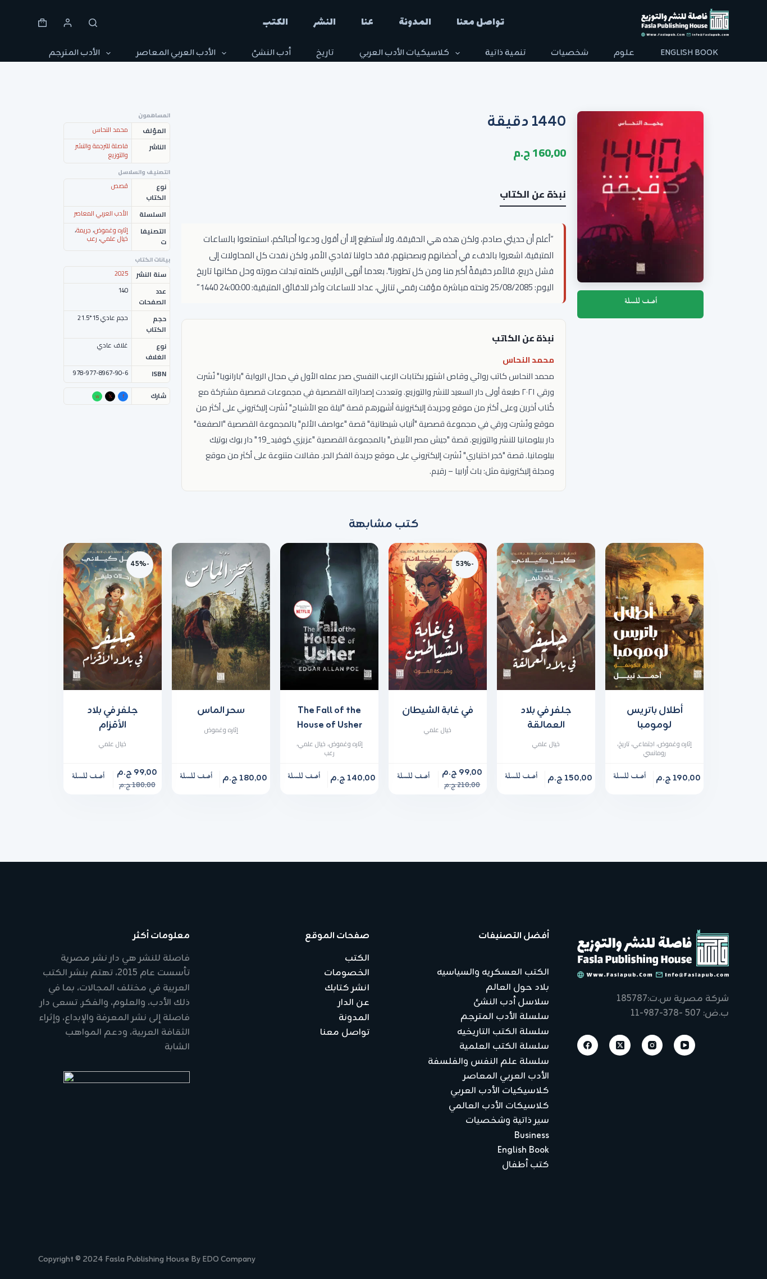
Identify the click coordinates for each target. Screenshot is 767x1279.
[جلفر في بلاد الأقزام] (112, 617)
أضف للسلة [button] (629, 778)
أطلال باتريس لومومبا (655, 718)
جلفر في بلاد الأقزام (112, 718)
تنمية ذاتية (505, 53)
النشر (324, 22)
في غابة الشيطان (437, 711)
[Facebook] (588, 1045)
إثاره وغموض (111, 230)
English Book (689, 53)
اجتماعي (644, 744)
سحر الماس (221, 711)
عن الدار (353, 1002)
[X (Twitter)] (620, 1045)
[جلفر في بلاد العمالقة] (546, 617)
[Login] (67, 23)
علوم (624, 53)
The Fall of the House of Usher (329, 718)
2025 (121, 273)
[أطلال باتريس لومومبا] (654, 617)
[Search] (93, 23)
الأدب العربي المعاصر (176, 53)
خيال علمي (114, 238)
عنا (367, 22)
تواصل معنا (480, 22)
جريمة (83, 230)
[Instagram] (652, 1045)
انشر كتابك (347, 988)
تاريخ (325, 53)
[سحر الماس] (221, 617)
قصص (119, 186)
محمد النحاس (528, 359)
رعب (92, 238)
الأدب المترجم (74, 53)
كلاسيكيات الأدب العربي (404, 53)
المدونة (415, 22)
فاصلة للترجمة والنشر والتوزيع (101, 150)
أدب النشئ (271, 53)
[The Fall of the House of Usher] (329, 617)
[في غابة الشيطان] (438, 617)
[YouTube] (684, 1045)
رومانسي (654, 753)
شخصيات (569, 53)
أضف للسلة (640, 303)
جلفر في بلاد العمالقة (546, 718)
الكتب (275, 22)
